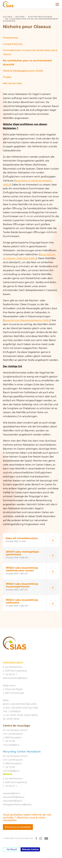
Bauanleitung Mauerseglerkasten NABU (27, 320)
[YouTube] (46, 838)
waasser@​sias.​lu (11, 793)
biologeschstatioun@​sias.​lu (17, 804)
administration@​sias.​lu (15, 678)
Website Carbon (30, 849)
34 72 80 (10, 741)
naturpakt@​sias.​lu (12, 800)
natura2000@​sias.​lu (13, 797)
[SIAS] (8, 4)
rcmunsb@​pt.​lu (11, 745)
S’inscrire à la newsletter (18, 827)
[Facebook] (36, 838)
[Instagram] (40, 838)
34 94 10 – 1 (11, 674)
